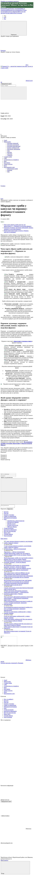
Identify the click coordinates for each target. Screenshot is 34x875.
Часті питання (18, 13)
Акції (5, 140)
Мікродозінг (7, 141)
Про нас (7, 8)
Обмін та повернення (10, 516)
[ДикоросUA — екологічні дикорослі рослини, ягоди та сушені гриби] (9, 644)
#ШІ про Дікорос (12, 526)
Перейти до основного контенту (10, 1)
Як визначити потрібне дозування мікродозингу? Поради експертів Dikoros (16, 443)
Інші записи (4, 538)
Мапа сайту (7, 532)
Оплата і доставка (15, 8)
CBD (5, 158)
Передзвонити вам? (6, 83)
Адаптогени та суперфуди (11, 159)
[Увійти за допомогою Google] (14, 498)
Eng (5, 17)
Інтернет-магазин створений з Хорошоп (12, 663)
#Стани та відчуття (12, 525)
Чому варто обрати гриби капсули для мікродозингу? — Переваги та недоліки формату (18, 225)
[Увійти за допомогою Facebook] (14, 484)
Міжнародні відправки (13, 10)
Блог (21, 10)
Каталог (3, 8)
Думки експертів (8, 528)
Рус (5, 19)
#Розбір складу (11, 523)
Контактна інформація (12, 11)
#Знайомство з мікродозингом (15, 520)
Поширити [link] (4, 455)
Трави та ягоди (8, 164)
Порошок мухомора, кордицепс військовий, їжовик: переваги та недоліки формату (18, 228)
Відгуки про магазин (10, 531)
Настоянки (7, 162)
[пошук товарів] (14, 93)
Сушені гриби (8, 156)
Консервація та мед (9, 167)
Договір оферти (9, 13)
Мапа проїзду (4, 860)
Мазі (5, 161)
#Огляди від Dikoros (13, 522)
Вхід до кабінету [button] (8, 699)
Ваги (5, 165)
